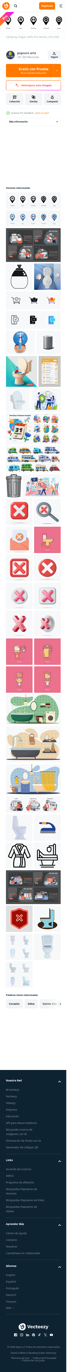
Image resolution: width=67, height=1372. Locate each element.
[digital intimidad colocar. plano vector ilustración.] (33, 1109)
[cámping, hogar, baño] (33, 200)
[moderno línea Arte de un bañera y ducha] (19, 1216)
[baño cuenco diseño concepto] (41, 453)
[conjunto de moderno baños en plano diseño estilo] (19, 1335)
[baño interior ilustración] (33, 1049)
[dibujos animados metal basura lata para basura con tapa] (13, 570)
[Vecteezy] (6, 6)
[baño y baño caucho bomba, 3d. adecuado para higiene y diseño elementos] (21, 424)
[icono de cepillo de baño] (19, 1160)
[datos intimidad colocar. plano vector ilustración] (33, 244)
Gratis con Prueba (33, 70)
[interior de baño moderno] (33, 1014)
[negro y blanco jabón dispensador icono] (19, 276)
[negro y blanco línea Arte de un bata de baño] (19, 1188)
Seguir (54, 57)
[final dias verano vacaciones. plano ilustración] (33, 513)
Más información (18, 120)
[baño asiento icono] (19, 1307)
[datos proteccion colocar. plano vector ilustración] (33, 1248)
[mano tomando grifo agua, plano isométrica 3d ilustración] (20, 370)
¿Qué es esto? (42, 113)
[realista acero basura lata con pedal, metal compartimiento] (18, 395)
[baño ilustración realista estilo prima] (19, 304)
